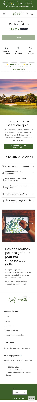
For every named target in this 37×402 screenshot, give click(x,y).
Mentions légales (10, 326)
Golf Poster (21, 398)
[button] (4, 13)
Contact (6, 317)
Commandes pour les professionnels (17, 348)
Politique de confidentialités (14, 335)
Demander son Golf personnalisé (18, 146)
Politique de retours (11, 330)
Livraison (7, 321)
